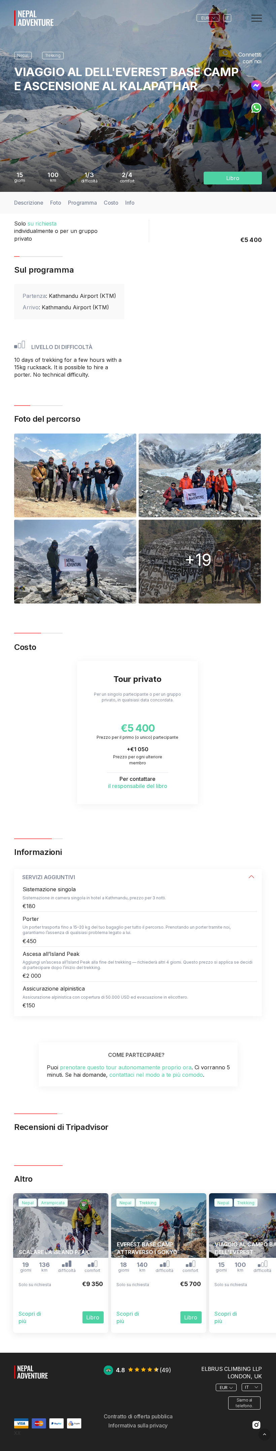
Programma (82, 202)
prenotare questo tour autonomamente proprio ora (126, 1067)
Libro (232, 178)
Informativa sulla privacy (138, 1425)
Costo (111, 202)
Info (130, 202)
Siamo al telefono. (244, 1402)
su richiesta (42, 223)
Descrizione (28, 202)
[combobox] (208, 18)
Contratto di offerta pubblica (138, 1416)
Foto (55, 202)
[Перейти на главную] (31, 1384)
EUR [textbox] (205, 18)
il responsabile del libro (137, 786)
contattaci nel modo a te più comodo (156, 1074)
